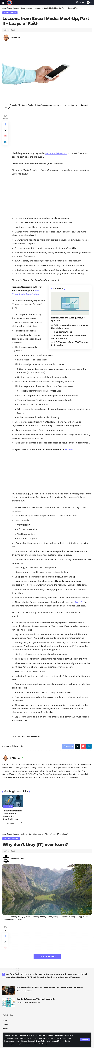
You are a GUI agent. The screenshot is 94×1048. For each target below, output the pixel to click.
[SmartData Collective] (9, 2)
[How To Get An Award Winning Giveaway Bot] (8, 1002)
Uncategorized (10, 13)
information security (31, 736)
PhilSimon (15, 37)
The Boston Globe (63, 332)
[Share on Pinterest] (5, 136)
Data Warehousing (11, 838)
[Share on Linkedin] (5, 142)
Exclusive (28, 991)
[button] (85, 1039)
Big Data (20, 1002)
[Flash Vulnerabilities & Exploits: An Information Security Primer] (12, 801)
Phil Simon (6, 764)
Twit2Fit (79, 602)
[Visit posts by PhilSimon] (5, 758)
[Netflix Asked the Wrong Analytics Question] (70, 303)
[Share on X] (5, 130)
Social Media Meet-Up (56, 153)
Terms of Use (55, 1041)
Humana (69, 449)
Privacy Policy (40, 1041)
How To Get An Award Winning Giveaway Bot (36, 999)
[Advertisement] (51, 130)
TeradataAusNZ (18, 859)
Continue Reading (47, 956)
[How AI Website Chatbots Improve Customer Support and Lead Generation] (8, 990)
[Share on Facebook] (5, 124)
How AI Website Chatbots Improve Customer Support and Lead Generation (50, 987)
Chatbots (20, 991)
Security (8, 806)
